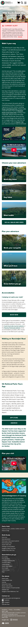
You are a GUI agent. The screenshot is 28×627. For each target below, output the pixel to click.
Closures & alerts (6, 562)
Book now (14, 315)
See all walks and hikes (14, 222)
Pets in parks (5, 568)
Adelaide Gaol (5, 589)
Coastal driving (5, 564)
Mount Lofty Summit (7, 586)
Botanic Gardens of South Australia (11, 587)
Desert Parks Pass (6, 544)
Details (20, 37)
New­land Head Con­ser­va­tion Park (12, 111)
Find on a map (5, 530)
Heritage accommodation (8, 546)
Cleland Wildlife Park (7, 580)
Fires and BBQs (6, 558)
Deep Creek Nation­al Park (9, 109)
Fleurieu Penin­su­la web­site (12, 328)
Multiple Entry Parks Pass (8, 550)
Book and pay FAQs (7, 543)
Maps (3, 572)
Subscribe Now (5, 604)
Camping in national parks (8, 560)
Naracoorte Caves (6, 584)
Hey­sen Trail (19, 122)
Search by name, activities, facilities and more (13, 528)
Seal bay (4, 582)
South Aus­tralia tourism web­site (14, 326)
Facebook (6, 600)
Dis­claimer (4, 609)
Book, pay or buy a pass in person (10, 541)
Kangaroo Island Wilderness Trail (10, 591)
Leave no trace (5, 570)
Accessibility (5, 557)
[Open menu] (25, 2)
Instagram (6, 602)
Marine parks (5, 578)
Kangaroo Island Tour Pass (9, 548)
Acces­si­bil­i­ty (17, 609)
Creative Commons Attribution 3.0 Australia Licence (14, 613)
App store (14, 418)
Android (14, 423)
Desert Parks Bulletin (7, 566)
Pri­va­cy (10, 609)
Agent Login (5, 611)
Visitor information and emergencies (11, 598)
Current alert (11, 26)
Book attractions (6, 539)
